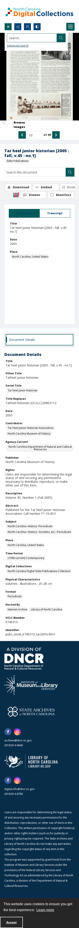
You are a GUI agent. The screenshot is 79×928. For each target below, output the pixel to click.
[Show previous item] (22, 135)
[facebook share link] (7, 731)
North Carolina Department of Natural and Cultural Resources (40, 448)
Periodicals (15, 596)
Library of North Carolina (46, 609)
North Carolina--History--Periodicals (30, 526)
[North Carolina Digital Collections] (39, 11)
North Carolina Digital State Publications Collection (39, 571)
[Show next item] (56, 135)
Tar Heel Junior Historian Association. (31, 428)
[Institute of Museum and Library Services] (31, 685)
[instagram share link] (17, 731)
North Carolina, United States (30, 256)
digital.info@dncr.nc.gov (19, 789)
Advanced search (18, 46)
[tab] (24, 213)
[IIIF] (16, 194)
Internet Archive (17, 609)
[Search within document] (70, 172)
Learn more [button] (45, 910)
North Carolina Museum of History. (29, 433)
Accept (11, 922)
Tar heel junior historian (22, 390)
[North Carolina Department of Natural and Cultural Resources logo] (23, 659)
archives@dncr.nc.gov (18, 740)
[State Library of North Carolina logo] (31, 762)
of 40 (47, 135)
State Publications (18, 161)
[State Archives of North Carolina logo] (31, 711)
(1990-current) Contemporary (26, 558)
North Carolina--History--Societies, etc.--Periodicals (39, 532)
